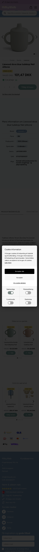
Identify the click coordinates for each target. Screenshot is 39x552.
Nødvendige (10, 289)
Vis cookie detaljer (19, 283)
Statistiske (28, 299)
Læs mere (8, 263)
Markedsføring (28, 289)
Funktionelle (10, 299)
